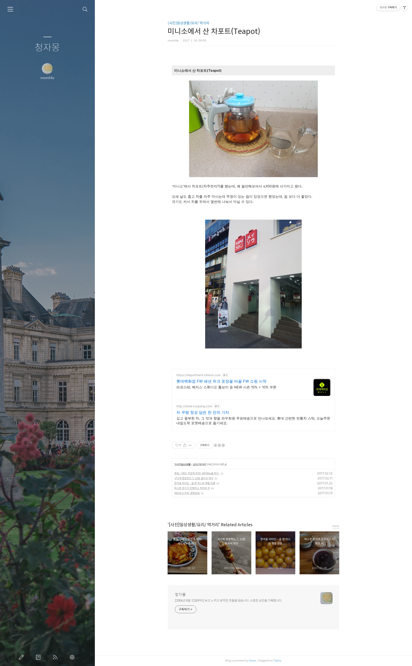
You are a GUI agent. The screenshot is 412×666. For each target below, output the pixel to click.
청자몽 (47, 48)
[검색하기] (85, 9)
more (335, 526)
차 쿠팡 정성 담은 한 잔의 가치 (202, 412)
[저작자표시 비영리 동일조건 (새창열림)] (219, 445)
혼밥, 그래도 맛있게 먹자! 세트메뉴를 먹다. (196, 473)
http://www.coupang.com (194, 406)
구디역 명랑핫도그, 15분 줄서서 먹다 (193, 478)
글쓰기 (22, 657)
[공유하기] (184, 445)
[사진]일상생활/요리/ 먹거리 (188, 23)
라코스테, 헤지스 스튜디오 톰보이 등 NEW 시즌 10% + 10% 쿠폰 (226, 387)
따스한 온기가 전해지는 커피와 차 (192, 488)
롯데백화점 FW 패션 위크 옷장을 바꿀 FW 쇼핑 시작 (221, 381)
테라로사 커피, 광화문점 (187, 493)
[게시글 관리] (190, 445)
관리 (73, 657)
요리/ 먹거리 (199, 464)
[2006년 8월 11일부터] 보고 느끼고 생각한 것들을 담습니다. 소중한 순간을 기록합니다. (228, 600)
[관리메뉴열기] (404, 7)
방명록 (39, 657)
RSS (56, 657)
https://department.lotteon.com (198, 375)
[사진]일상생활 (183, 464)
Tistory (277, 660)
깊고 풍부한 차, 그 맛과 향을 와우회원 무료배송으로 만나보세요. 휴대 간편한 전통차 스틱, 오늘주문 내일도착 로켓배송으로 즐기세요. (253, 420)
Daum (252, 660)
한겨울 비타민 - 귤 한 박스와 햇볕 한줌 (194, 483)
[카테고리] (10, 9)
